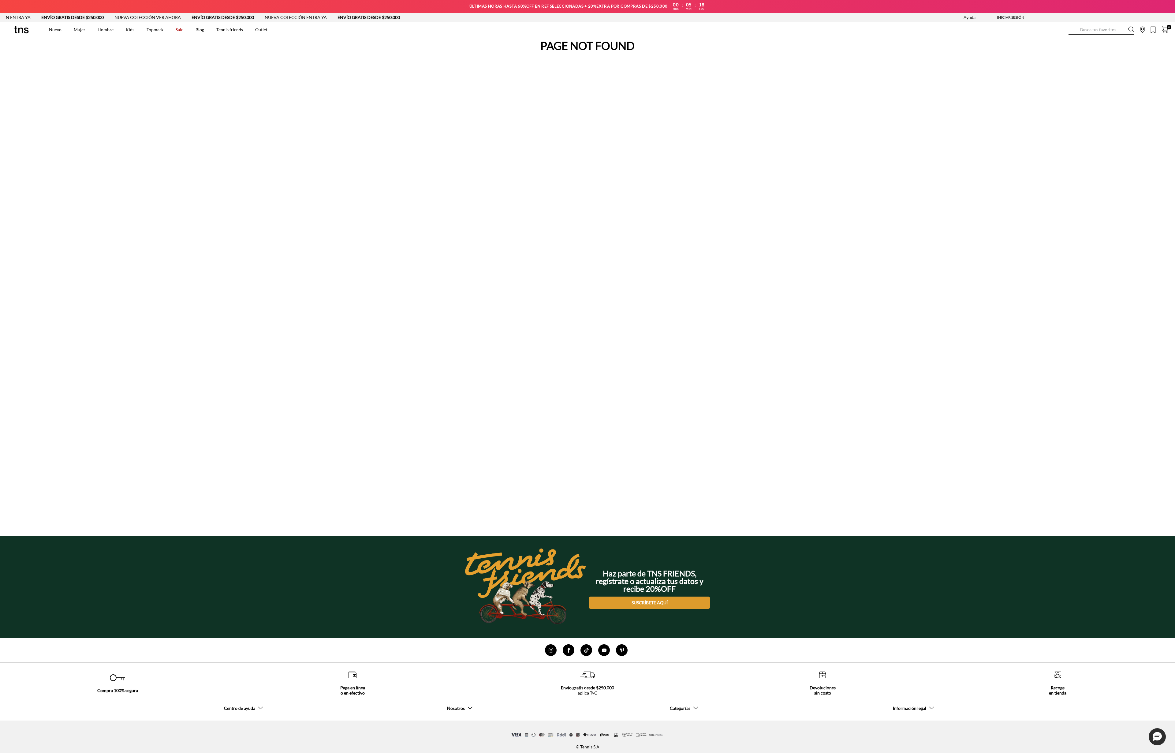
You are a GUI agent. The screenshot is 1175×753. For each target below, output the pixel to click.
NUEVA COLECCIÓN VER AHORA (119, 17)
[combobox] (1101, 30)
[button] (1157, 736)
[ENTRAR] (998, 17)
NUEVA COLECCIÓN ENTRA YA (267, 17)
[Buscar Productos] (1073, 29)
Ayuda (969, 17)
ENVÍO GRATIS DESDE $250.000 (44, 17)
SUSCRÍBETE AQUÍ (650, 602)
